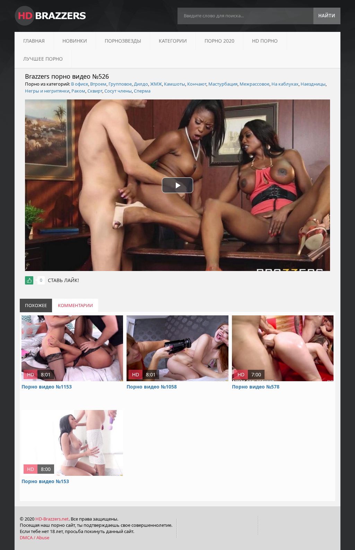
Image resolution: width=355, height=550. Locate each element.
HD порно (265, 40)
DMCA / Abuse (34, 537)
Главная (34, 40)
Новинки (74, 40)
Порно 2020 (219, 40)
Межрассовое (254, 84)
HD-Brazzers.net (52, 519)
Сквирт (94, 91)
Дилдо (141, 84)
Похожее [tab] (36, 305)
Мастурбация (222, 84)
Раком (78, 91)
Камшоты (174, 84)
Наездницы (313, 84)
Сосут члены (118, 91)
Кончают (196, 84)
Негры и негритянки (47, 91)
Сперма (142, 91)
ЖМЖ (156, 84)
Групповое (120, 84)
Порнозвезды (123, 40)
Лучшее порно (43, 58)
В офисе (79, 84)
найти (326, 15)
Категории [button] (173, 40)
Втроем (98, 84)
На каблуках (284, 84)
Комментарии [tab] (75, 305)
